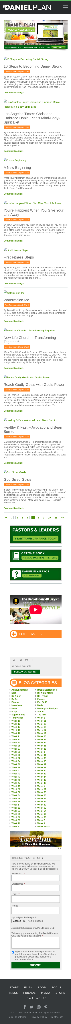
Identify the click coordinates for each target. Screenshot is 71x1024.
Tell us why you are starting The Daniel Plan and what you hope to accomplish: (35, 934)
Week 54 (15, 795)
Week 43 (15, 777)
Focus (56, 987)
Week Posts (43, 826)
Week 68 (41, 817)
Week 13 (41, 724)
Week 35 (41, 761)
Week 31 (41, 755)
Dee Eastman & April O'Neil (17, 71)
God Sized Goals (17, 479)
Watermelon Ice (16, 300)
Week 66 (41, 814)
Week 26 (41, 745)
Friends (29, 992)
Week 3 (41, 752)
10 (49, 517)
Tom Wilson (17, 718)
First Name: (18, 873)
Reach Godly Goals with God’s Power (34, 385)
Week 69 (15, 820)
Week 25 (15, 745)
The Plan (41, 714)
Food (42, 987)
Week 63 (15, 811)
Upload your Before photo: (24, 917)
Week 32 (15, 758)
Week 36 (15, 764)
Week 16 (15, 730)
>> (62, 517)
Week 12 (15, 724)
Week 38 (15, 767)
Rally (14, 711)
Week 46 (41, 780)
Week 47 (15, 783)
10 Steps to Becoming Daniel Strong (33, 66)
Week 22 (41, 739)
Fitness (15, 702)
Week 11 (41, 721)
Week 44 (41, 777)
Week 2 (15, 736)
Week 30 (15, 755)
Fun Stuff (42, 702)
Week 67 (15, 817)
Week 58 (15, 801)
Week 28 (41, 749)
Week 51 (41, 789)
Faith (28, 987)
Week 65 (15, 814)
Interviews (16, 705)
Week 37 (41, 764)
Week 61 (15, 808)
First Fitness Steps (19, 257)
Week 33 (41, 758)
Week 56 (15, 798)
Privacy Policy (39, 1017)
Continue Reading (13, 92)
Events (41, 699)
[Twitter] (31, 1007)
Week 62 (41, 808)
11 (56, 517)
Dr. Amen (16, 696)
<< (6, 517)
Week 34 (15, 761)
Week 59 (41, 801)
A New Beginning (17, 168)
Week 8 (41, 823)
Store (60, 992)
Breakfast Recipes (47, 690)
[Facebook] (24, 1007)
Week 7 (41, 820)
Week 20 (41, 736)
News (14, 708)
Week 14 (15, 727)
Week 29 (15, 752)
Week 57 (41, 798)
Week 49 (15, 786)
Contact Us (56, 1017)
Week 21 (15, 739)
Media (40, 705)
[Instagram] (39, 1007)
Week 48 (41, 783)
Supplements (18, 714)
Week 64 (41, 811)
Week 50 (15, 789)
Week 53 (41, 792)
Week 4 (15, 770)
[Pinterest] (46, 1007)
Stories (41, 711)
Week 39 (41, 767)
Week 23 (15, 742)
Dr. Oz (14, 699)
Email (15, 894)
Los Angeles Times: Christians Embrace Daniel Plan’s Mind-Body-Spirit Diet (32, 118)
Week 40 (41, 770)
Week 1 (41, 718)
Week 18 (15, 733)
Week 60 (41, 804)
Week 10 (15, 721)
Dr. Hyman (42, 696)
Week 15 (41, 727)
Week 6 (15, 804)
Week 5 (41, 786)
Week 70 (15, 823)
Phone (14, 906)
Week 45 (15, 780)
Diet (13, 693)
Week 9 (15, 826)
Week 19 (41, 733)
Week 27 (15, 749)
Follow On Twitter (25, 671)
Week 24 (41, 742)
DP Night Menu (45, 693)
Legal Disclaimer (17, 1017)
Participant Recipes (47, 708)
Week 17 (41, 730)
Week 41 (15, 773)
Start (14, 987)
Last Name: (18, 884)
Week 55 (41, 795)
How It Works (35, 998)
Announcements (20, 690)
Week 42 (41, 773)
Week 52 (15, 792)
